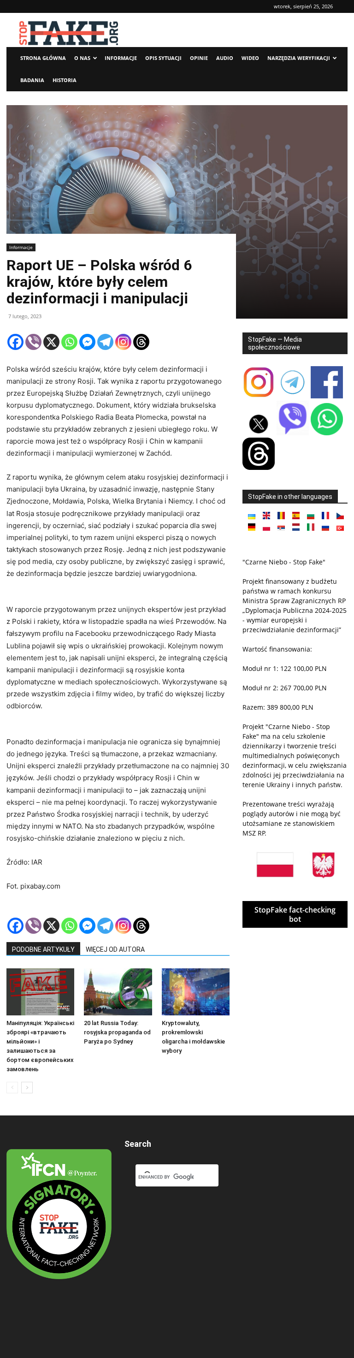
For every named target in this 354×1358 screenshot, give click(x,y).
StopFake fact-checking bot (295, 914)
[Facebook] (15, 342)
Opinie (199, 57)
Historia (65, 80)
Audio (224, 57)
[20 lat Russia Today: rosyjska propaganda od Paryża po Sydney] (118, 991)
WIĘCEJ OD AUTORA (115, 949)
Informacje (121, 57)
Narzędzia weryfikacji (298, 57)
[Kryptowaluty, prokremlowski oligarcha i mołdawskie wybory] (196, 991)
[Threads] (141, 342)
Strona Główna (43, 57)
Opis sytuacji (163, 57)
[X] (51, 342)
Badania (32, 80)
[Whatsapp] (69, 342)
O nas (82, 57)
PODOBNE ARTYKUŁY (43, 949)
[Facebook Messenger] (87, 342)
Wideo (250, 57)
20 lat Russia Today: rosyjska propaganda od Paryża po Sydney (117, 1032)
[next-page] (27, 1087)
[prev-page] (12, 1087)
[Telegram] (105, 342)
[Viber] (33, 342)
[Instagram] (123, 342)
